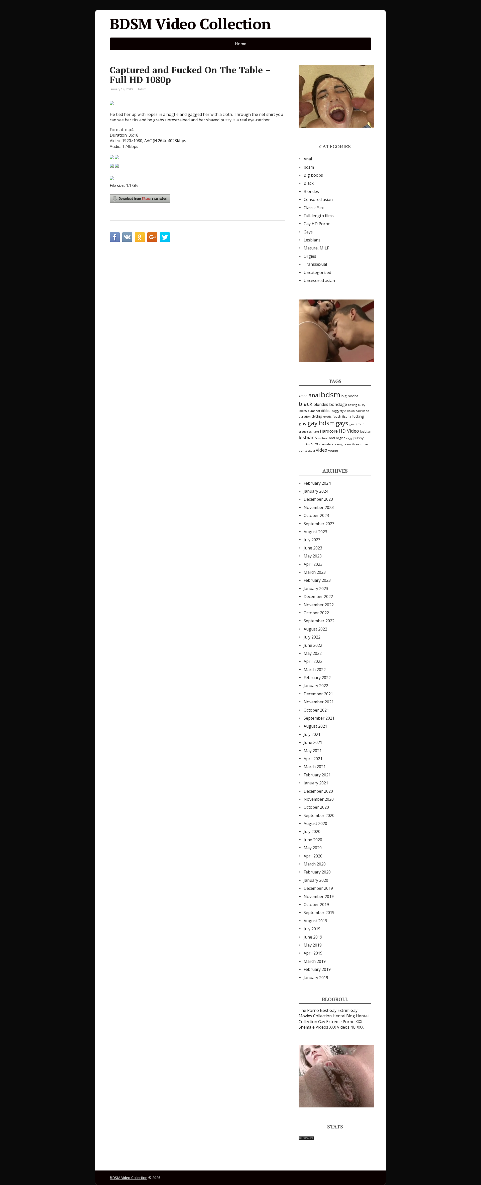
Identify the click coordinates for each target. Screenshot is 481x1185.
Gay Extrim (339, 1010)
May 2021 (313, 750)
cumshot (314, 411)
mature (323, 438)
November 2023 (319, 507)
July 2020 (312, 831)
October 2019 (316, 904)
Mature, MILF (316, 248)
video (321, 450)
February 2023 (317, 580)
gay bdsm (321, 423)
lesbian (365, 431)
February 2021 (317, 775)
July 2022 (312, 637)
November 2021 (319, 702)
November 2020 (319, 799)
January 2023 (316, 588)
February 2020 (317, 872)
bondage (338, 404)
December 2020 (318, 791)
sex (314, 443)
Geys (308, 232)
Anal (308, 159)
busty (361, 405)
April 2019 (313, 953)
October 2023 (316, 515)
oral (332, 438)
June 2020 (313, 839)
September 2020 (319, 815)
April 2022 (313, 661)
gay (302, 423)
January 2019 (316, 977)
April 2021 (313, 758)
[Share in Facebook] (115, 237)
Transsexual (315, 264)
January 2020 (316, 880)
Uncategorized (317, 272)
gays (342, 423)
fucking (358, 416)
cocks (303, 411)
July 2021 (312, 734)
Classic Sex (314, 207)
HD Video (349, 431)
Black (309, 183)
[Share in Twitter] (165, 237)
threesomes (360, 444)
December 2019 (318, 888)
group (360, 424)
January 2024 (316, 491)
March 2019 (315, 961)
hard (316, 431)
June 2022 (313, 645)
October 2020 (316, 807)
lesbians (308, 437)
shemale (325, 444)
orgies (340, 438)
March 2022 (315, 669)
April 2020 (313, 856)
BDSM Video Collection (190, 24)
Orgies (310, 256)
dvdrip (317, 416)
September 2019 (319, 912)
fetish (336, 416)
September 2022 (319, 621)
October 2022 (316, 613)
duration (305, 416)
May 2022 (313, 653)
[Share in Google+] (152, 237)
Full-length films (319, 215)
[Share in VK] (127, 237)
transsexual (307, 450)
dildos (325, 411)
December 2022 (318, 596)
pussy (358, 437)
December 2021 (318, 694)
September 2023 (319, 523)
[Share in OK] (140, 237)
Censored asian (318, 199)
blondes (320, 404)
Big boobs (313, 175)
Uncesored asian (319, 280)
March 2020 (315, 864)
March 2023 (315, 572)
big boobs (349, 395)
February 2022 (317, 677)
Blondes (311, 191)
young (333, 450)
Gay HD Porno (317, 223)
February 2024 (317, 483)
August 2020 (315, 823)
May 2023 (313, 556)
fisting (346, 416)
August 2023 (315, 531)
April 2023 (313, 564)
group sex (305, 431)
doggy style (338, 411)
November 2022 (319, 605)
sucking (337, 444)
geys (351, 424)
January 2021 (316, 783)
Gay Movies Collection (328, 1013)
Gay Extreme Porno (336, 1021)
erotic (327, 416)
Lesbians (312, 240)
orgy (349, 438)
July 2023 (312, 539)
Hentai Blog (344, 1016)
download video (358, 411)
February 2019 (317, 969)
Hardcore (329, 431)
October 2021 (316, 710)
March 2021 (315, 766)
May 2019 (313, 945)
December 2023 (318, 499)
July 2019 (312, 929)
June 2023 (313, 548)
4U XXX (357, 1027)
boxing (352, 405)
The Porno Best (313, 1010)
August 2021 (315, 726)
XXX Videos (339, 1027)
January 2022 (316, 685)
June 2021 (313, 742)
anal (314, 395)
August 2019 (315, 921)
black (305, 404)
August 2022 (315, 629)
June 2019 (313, 937)
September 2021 (319, 718)
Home (240, 44)
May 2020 (313, 847)
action (303, 396)
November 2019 (319, 896)
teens (347, 444)
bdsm (142, 89)
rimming (304, 444)
